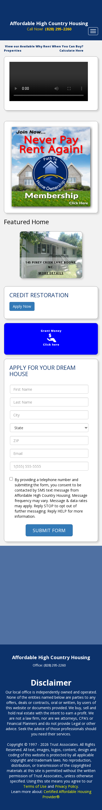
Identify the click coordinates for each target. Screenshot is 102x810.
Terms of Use (35, 786)
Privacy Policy (66, 786)
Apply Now (22, 306)
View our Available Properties (19, 48)
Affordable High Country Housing (49, 23)
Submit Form (49, 530)
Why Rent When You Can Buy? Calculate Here (59, 48)
